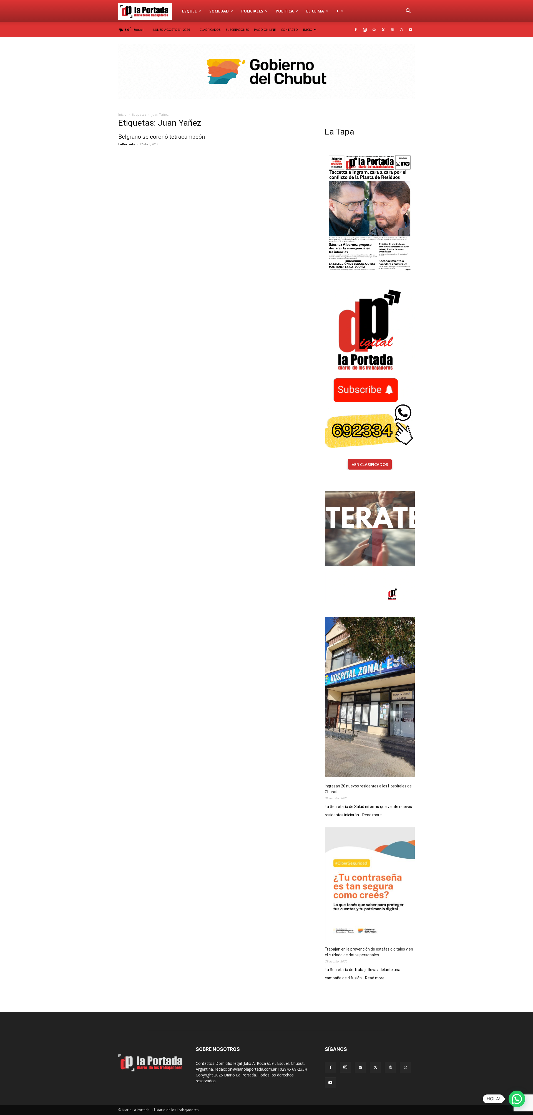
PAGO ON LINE (265, 29)
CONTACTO (289, 29)
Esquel (189, 11)
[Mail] (374, 29)
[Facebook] (355, 29)
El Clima (315, 11)
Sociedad (219, 11)
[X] (383, 29)
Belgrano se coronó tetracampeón (161, 136)
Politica (285, 11)
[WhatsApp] (401, 29)
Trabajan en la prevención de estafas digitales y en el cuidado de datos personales (369, 952)
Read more (372, 815)
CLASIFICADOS (210, 29)
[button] (408, 11)
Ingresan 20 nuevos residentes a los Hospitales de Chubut (368, 789)
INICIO (307, 29)
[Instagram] (365, 29)
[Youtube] (410, 29)
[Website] (392, 29)
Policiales (252, 11)
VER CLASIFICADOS (370, 464)
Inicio (122, 114)
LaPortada (126, 144)
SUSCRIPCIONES (237, 29)
